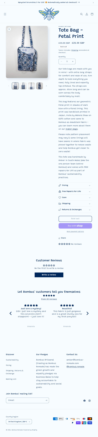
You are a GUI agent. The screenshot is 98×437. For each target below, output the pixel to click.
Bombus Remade (17, 430)
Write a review (49, 275)
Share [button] (63, 238)
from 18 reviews (49, 299)
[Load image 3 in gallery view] (31, 85)
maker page (72, 129)
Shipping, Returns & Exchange (14, 372)
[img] (49, 296)
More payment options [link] (75, 231)
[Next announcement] (93, 2)
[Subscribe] (46, 400)
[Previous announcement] (4, 2)
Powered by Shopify (30, 430)
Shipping (74, 50)
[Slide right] (46, 85)
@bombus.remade (75, 367)
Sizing (8, 365)
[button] (5, 14)
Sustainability (12, 360)
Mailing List (11, 379)
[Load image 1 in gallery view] (15, 85)
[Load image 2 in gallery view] (23, 85)
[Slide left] (8, 85)
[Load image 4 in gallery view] (39, 85)
